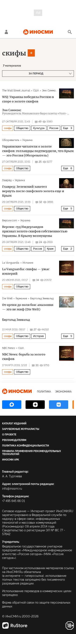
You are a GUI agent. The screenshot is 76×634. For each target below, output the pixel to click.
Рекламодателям (14, 440)
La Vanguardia (10, 262)
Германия (21, 298)
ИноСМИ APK (10, 459)
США (36, 90)
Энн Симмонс (50, 90)
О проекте (9, 434)
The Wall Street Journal (16, 90)
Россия (53, 128)
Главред (7, 180)
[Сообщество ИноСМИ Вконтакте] (58, 404)
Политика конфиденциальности (25, 445)
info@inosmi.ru (12, 488)
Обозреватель (10, 140)
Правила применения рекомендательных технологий (31, 453)
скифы (14, 53)
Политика (44, 391)
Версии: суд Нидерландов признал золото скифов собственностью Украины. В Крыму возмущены (34, 231)
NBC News (8, 348)
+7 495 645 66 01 (13, 501)
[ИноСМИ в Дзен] (35, 404)
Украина (27, 140)
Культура (39, 128)
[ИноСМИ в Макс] (11, 404)
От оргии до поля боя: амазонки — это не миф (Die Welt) (27, 307)
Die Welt (7, 298)
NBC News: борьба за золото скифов (23, 357)
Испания (28, 262)
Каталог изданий (14, 423)
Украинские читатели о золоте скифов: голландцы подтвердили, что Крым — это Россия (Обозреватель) (38, 151)
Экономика (63, 391)
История (38, 336)
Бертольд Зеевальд (42, 298)
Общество (22, 128)
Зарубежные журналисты (20, 429)
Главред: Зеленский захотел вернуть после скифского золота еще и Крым (33, 191)
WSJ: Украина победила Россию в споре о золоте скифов (28, 99)
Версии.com (9, 220)
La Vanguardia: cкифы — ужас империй (25, 271)
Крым (50, 248)
